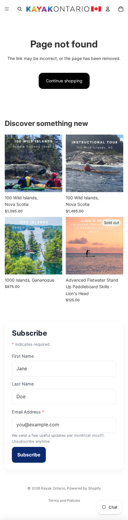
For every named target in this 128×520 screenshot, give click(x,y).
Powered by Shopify (84, 488)
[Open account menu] (107, 9)
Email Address (28, 411)
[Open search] (19, 9)
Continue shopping (64, 80)
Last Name (23, 383)
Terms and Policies (64, 500)
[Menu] (7, 9)
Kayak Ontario (53, 488)
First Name (23, 356)
